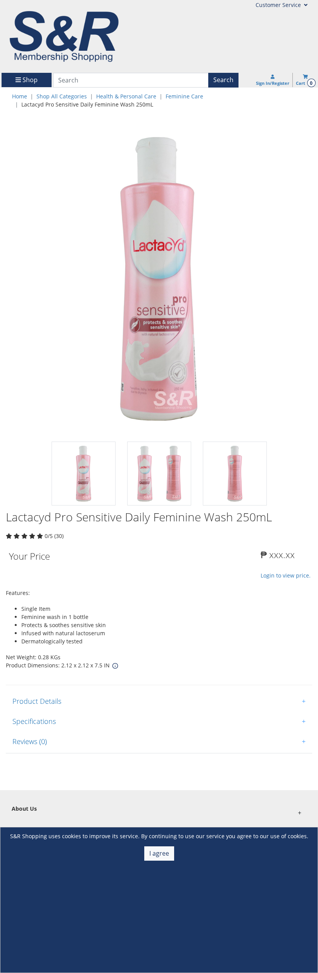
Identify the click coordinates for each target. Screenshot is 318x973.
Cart (304, 83)
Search (223, 80)
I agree (159, 853)
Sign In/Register (272, 83)
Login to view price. (286, 575)
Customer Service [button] (279, 5)
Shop (29, 80)
